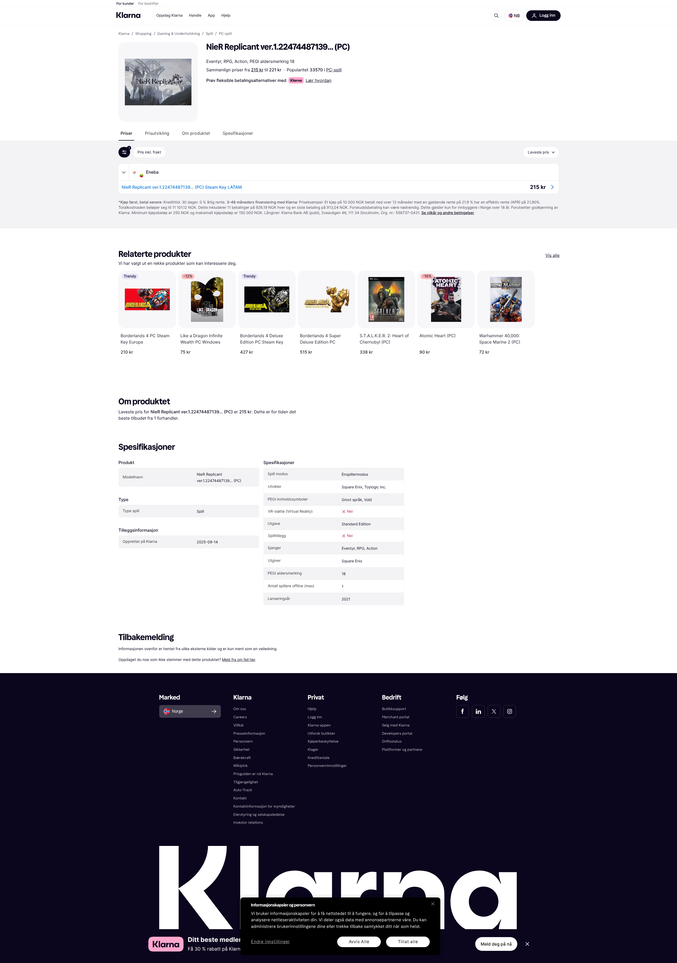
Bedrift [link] (391, 697)
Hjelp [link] (312, 709)
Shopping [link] (143, 34)
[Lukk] (433, 904)
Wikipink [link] (241, 765)
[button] (514, 15)
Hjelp (225, 15)
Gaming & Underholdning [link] (178, 34)
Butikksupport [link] (394, 709)
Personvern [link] (243, 741)
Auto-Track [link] (243, 790)
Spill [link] (209, 34)
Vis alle (553, 255)
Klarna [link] (123, 34)
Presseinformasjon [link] (249, 733)
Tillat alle (408, 941)
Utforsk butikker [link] (321, 733)
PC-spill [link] (225, 34)
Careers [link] (240, 717)
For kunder (125, 4)
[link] (462, 711)
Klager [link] (313, 749)
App (211, 15)
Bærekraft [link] (242, 758)
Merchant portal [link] (395, 717)
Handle (195, 15)
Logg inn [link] (315, 717)
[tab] (126, 133)
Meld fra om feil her (238, 659)
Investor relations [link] (248, 822)
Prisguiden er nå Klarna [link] (253, 774)
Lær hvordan (318, 80)
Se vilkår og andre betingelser (447, 213)
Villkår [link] (239, 725)
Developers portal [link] (397, 733)
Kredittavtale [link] (319, 758)
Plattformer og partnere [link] (402, 749)
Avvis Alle (359, 941)
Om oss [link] (240, 709)
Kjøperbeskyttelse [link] (323, 741)
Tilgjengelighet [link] (246, 782)
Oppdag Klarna (169, 15)
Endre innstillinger (270, 942)
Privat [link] (316, 697)
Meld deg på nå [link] (496, 944)
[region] (340, 926)
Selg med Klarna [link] (395, 725)
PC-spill (334, 69)
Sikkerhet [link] (242, 749)
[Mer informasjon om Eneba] (123, 172)
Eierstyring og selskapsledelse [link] (259, 814)
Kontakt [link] (240, 798)
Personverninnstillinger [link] (327, 765)
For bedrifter (148, 4)
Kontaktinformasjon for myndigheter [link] (264, 806)
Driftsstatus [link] (391, 741)
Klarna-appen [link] (319, 725)
